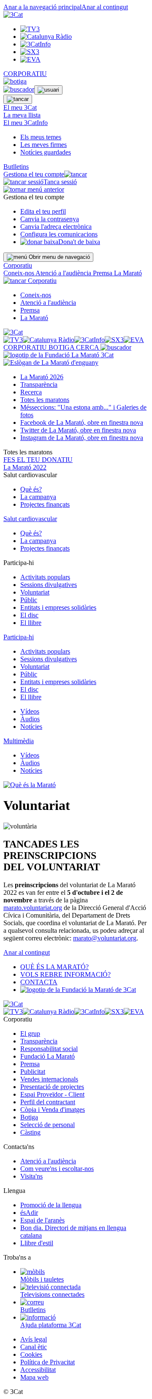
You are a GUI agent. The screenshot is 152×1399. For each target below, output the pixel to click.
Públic (28, 599)
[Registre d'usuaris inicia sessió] (48, 90)
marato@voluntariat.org (104, 938)
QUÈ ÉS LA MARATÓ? (54, 966)
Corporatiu (17, 265)
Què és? (31, 489)
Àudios (30, 719)
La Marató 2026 (41, 376)
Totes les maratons (44, 399)
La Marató (128, 273)
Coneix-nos (19, 273)
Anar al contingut (104, 7)
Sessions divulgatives (48, 584)
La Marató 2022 (24, 467)
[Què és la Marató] (29, 784)
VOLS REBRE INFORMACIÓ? (65, 974)
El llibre (30, 622)
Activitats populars (45, 577)
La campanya (38, 496)
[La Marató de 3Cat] (58, 358)
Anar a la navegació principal (42, 7)
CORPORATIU (25, 73)
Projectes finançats (45, 504)
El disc (29, 615)
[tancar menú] (14, 280)
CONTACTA (38, 982)
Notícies (31, 726)
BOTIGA (62, 347)
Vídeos (29, 711)
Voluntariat (34, 592)
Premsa (103, 273)
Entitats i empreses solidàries (58, 607)
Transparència (38, 384)
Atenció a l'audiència (64, 273)
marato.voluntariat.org (32, 907)
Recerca (31, 392)
